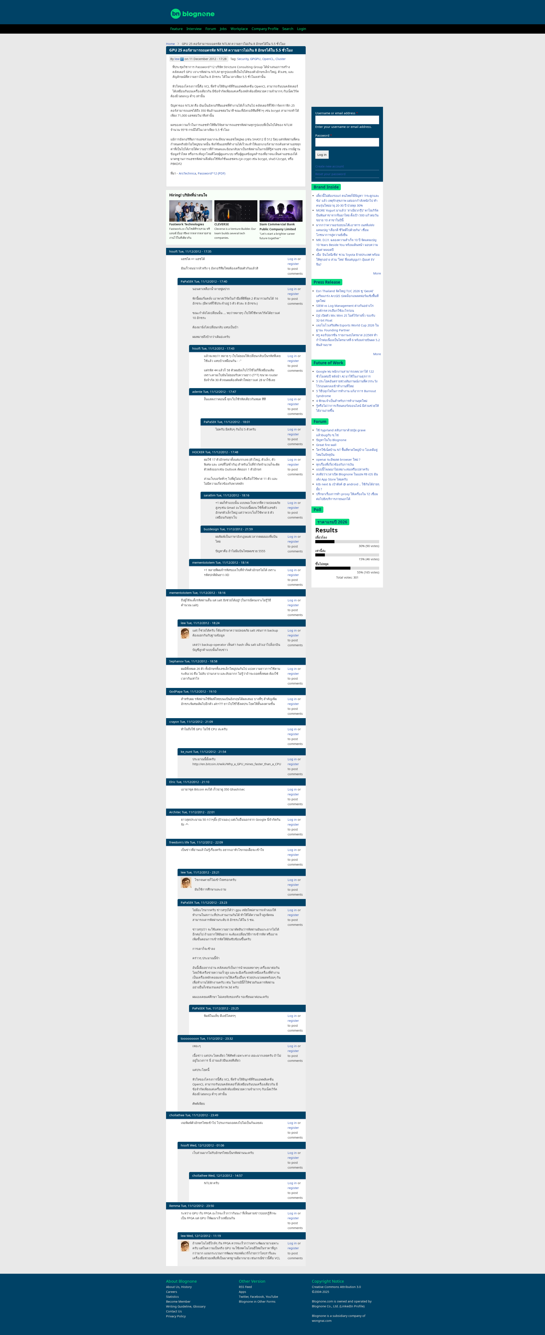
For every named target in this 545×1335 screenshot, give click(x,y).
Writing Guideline (178, 1306)
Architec (175, 812)
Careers (171, 1292)
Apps (242, 1292)
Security (242, 59)
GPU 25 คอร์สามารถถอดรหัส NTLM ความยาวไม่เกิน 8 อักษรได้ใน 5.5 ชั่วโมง (231, 50)
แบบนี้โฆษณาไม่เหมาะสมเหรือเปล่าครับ (342, 469)
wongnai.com (321, 1321)
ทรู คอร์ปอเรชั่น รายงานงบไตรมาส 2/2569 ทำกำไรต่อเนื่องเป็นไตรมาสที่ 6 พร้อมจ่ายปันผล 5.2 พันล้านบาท (348, 340)
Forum (210, 28)
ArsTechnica (187, 173)
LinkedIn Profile (352, 1306)
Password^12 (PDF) (211, 173)
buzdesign (211, 529)
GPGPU (255, 59)
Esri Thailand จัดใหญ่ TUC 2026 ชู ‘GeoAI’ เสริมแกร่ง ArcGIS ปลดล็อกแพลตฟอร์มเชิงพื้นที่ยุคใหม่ (347, 296)
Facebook (257, 1297)
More (377, 273)
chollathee (176, 1115)
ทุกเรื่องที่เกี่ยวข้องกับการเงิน (335, 464)
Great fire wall (326, 445)
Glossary (199, 1306)
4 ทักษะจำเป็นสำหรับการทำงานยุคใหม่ (341, 401)
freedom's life (179, 842)
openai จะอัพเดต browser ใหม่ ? (338, 459)
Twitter (243, 1297)
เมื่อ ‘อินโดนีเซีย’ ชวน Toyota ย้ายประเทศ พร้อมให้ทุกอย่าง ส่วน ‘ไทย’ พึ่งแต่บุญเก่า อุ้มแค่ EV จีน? (348, 259)
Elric (172, 782)
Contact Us (174, 1311)
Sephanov (176, 661)
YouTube (272, 1297)
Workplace (239, 28)
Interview (194, 28)
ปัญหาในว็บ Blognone (331, 440)
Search (287, 28)
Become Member (178, 1301)
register (293, 264)
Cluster (280, 59)
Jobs (223, 28)
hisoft (173, 251)
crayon (174, 722)
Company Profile (265, 28)
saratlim (209, 495)
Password (322, 135)
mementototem (203, 562)
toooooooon (190, 1038)
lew (177, 59)
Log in (292, 259)
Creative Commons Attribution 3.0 (336, 1287)
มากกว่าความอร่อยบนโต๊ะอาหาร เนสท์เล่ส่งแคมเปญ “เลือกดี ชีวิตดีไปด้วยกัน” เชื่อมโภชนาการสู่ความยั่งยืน (345, 230)
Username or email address (335, 113)
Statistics (172, 1297)
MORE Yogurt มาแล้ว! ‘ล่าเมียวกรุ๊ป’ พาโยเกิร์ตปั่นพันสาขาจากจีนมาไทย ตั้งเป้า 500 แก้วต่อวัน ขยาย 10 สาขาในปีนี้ (347, 215)
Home (170, 44)
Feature (176, 28)
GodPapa (175, 691)
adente (197, 392)
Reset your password (330, 174)
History (186, 1287)
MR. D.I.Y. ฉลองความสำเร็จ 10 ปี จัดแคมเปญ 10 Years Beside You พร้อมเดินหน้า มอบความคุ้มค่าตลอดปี (347, 245)
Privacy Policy (176, 1316)
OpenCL (268, 59)
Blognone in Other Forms (257, 1301)
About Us (172, 1287)
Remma (174, 1206)
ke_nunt (186, 752)
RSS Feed (245, 1287)
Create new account (329, 166)
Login (301, 28)
